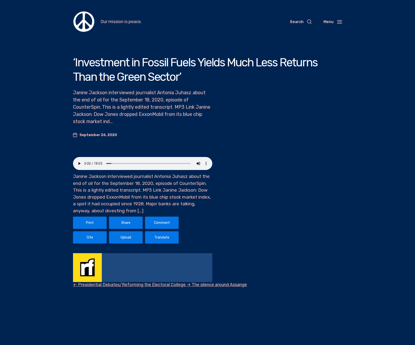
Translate (161, 237)
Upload (126, 237)
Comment (162, 223)
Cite (90, 237)
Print (90, 223)
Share (125, 223)
